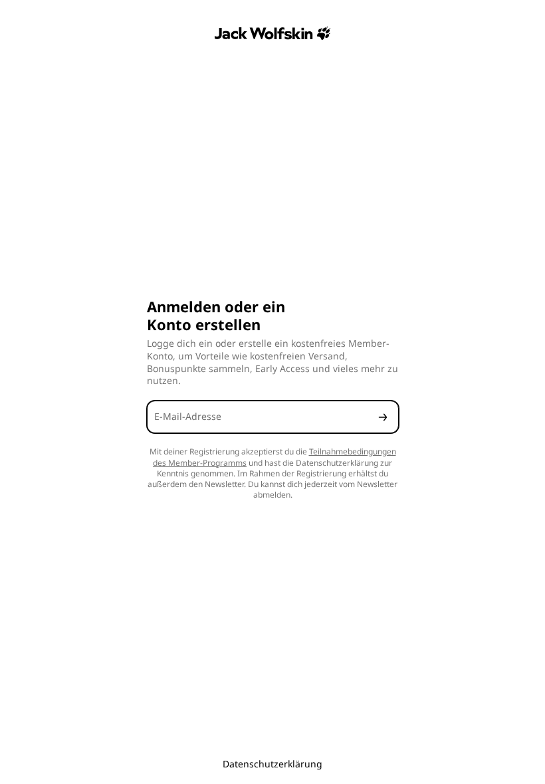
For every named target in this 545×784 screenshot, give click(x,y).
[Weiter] (383, 417)
